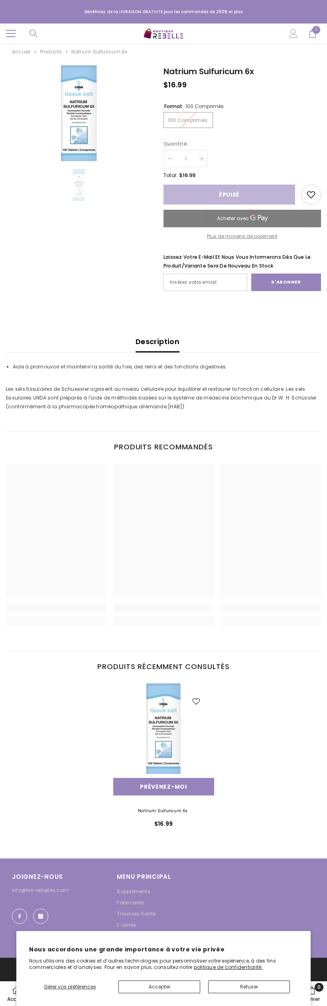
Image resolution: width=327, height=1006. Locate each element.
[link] (311, 195)
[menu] (11, 33)
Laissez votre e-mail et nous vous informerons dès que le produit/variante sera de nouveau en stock (237, 261)
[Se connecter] (293, 33)
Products (51, 51)
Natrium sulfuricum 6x (163, 811)
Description (157, 341)
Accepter (159, 986)
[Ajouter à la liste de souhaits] (196, 701)
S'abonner (286, 282)
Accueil (21, 51)
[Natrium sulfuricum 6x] (163, 728)
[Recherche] (33, 33)
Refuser (249, 986)
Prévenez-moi (163, 787)
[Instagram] (40, 916)
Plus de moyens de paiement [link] (242, 236)
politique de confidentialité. (228, 967)
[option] (79, 113)
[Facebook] (19, 916)
